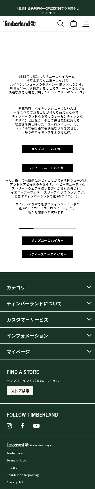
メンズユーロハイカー (47, 149)
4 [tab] (54, 13)
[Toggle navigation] (86, 23)
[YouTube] (36, 426)
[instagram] (9, 426)
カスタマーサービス (27, 319)
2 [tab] (47, 13)
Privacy (12, 467)
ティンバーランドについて (34, 303)
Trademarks (15, 453)
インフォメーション (27, 335)
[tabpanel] (47, 8)
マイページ (18, 351)
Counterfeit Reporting (23, 475)
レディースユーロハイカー (47, 168)
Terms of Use (16, 460)
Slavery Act (15, 482)
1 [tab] (43, 13)
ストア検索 (20, 390)
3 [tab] (50, 13)
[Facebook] (23, 426)
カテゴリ (16, 287)
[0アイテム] (73, 23)
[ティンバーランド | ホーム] (19, 23)
